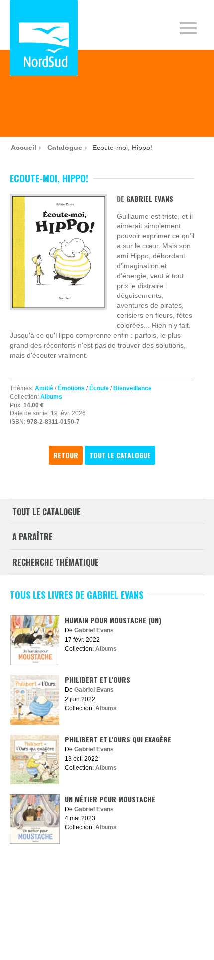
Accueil (23, 147)
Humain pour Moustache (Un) (113, 620)
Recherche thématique (55, 562)
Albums (51, 396)
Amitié (44, 388)
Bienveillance (132, 388)
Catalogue (64, 147)
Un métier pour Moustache (110, 799)
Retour (65, 455)
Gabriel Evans (149, 198)
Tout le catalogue (120, 455)
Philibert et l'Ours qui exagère (118, 739)
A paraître (32, 537)
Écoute (99, 388)
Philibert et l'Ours (97, 679)
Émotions (71, 388)
